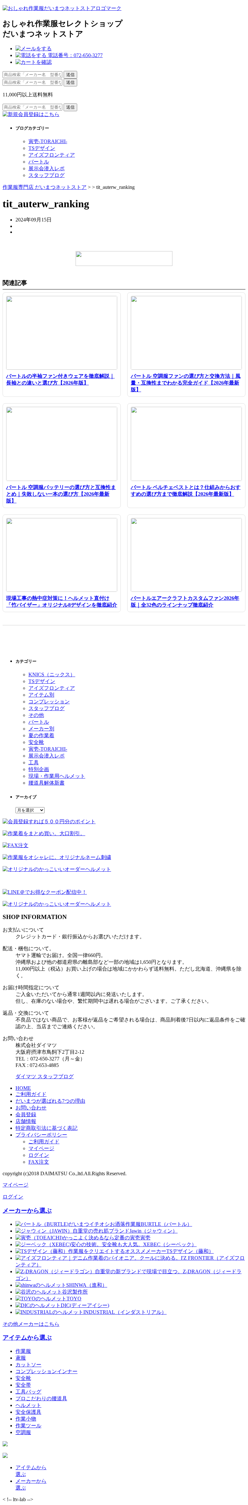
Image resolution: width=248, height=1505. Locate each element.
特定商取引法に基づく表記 (47, 1128)
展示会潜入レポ (46, 168)
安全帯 (23, 1385)
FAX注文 (38, 1162)
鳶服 (21, 1358)
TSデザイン (41, 148)
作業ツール (28, 1425)
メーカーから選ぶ (27, 1210)
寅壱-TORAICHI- (47, 141)
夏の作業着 (41, 735)
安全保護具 (28, 1412)
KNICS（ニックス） (51, 674)
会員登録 (26, 1114)
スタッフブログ (46, 175)
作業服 (23, 1351)
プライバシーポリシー (41, 1135)
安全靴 (36, 742)
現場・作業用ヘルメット (56, 776)
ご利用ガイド (31, 1094)
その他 (36, 715)
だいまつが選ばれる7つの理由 (50, 1101)
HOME (23, 1088)
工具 (33, 762)
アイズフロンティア (51, 155)
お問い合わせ (31, 1107)
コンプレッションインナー (47, 1371)
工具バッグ (28, 1391)
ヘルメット (28, 1405)
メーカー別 (41, 728)
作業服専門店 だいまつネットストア (45, 187)
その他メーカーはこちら (31, 1324)
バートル (38, 161)
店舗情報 (26, 1121)
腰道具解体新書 (46, 783)
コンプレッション (49, 701)
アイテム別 (41, 695)
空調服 (23, 1432)
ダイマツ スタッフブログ (45, 1076)
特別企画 (38, 769)
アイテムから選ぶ (27, 1337)
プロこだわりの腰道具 (41, 1398)
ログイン (38, 1155)
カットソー (28, 1364)
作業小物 (26, 1419)
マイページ (41, 1148)
